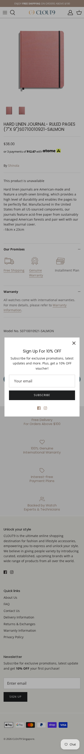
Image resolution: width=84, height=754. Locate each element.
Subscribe (42, 395)
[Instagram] (45, 408)
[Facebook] (39, 408)
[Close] (74, 343)
